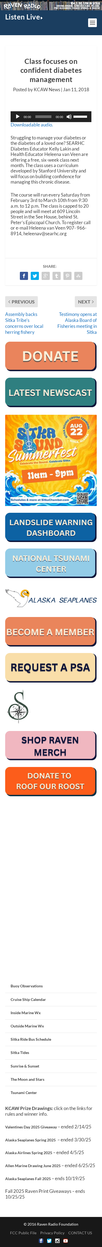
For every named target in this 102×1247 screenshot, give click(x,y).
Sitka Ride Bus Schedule (31, 1039)
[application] (51, 116)
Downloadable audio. (32, 125)
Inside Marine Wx (26, 1012)
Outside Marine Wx (27, 1026)
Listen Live (22, 16)
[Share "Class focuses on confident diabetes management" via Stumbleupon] (78, 275)
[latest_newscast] (51, 405)
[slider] (81, 116)
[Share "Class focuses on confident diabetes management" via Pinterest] (67, 275)
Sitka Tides (20, 1052)
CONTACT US (80, 1232)
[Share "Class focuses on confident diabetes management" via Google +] (45, 275)
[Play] (17, 116)
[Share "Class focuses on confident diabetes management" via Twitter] (34, 275)
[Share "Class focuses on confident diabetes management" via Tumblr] (56, 275)
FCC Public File (23, 1232)
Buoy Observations (27, 986)
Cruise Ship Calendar (28, 999)
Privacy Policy (52, 1232)
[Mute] (69, 116)
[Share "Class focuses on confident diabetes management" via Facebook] (23, 275)
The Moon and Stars (27, 1079)
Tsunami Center (24, 1092)
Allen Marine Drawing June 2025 (33, 1165)
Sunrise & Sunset (25, 1066)
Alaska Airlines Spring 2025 (28, 1152)
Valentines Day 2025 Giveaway (31, 1127)
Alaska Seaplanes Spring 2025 (30, 1140)
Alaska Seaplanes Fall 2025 (28, 1178)
